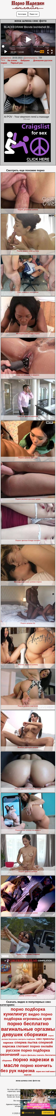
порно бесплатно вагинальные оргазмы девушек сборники (28, 1029)
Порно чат (34, 14)
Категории (22, 14)
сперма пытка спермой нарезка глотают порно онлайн (27, 1044)
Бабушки (25, 60)
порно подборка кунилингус (24, 1011)
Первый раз (17, 63)
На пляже (12, 60)
